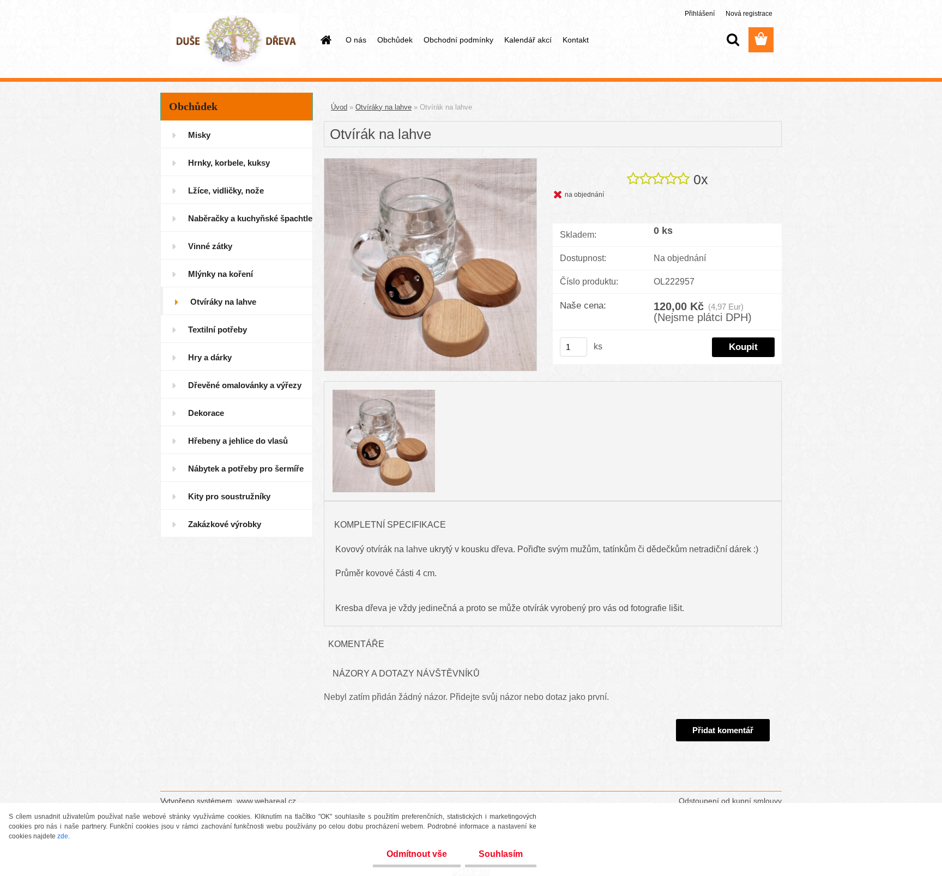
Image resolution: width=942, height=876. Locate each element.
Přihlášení (700, 13)
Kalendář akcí (528, 39)
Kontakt (576, 39)
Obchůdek (395, 39)
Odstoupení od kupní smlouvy (730, 800)
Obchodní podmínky (458, 39)
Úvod (339, 107)
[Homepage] (324, 39)
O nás (356, 39)
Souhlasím (501, 854)
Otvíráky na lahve (383, 107)
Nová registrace (749, 13)
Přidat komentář (722, 730)
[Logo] (235, 40)
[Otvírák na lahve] (430, 162)
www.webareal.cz (266, 800)
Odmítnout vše (417, 854)
